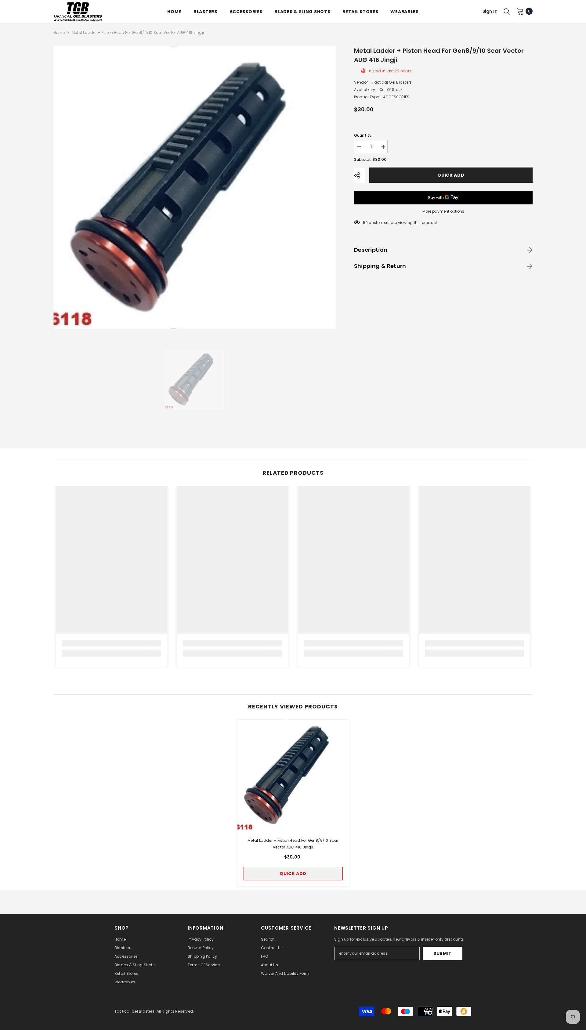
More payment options (443, 211)
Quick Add (450, 175)
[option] (194, 187)
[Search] (507, 11)
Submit (442, 953)
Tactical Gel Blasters (392, 82)
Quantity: (363, 135)
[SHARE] (359, 175)
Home (59, 32)
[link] (111, 643)
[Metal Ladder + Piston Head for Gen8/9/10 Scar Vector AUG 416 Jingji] (293, 775)
